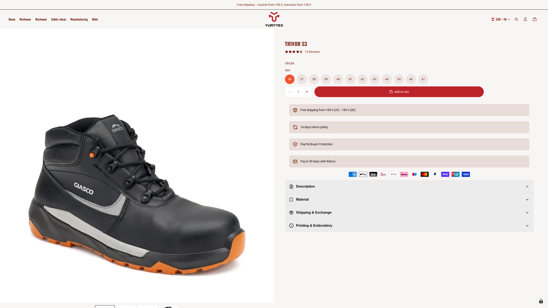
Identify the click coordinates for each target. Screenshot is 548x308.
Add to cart (401, 91)
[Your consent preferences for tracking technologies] (541, 301)
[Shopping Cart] (534, 19)
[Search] (516, 19)
